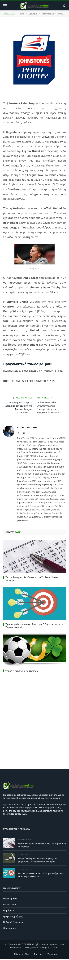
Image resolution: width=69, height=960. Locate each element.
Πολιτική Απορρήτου (13, 922)
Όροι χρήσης (9, 928)
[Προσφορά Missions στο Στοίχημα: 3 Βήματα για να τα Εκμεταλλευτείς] (34, 603)
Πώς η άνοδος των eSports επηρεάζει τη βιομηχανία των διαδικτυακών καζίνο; (37, 860)
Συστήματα (52, 954)
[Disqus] (34, 720)
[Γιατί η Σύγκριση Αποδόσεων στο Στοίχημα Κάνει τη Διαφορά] (34, 556)
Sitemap (55, 947)
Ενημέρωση (8, 910)
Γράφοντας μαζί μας (13, 916)
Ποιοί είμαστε (10, 898)
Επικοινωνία (9, 904)
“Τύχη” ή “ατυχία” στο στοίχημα (22, 670)
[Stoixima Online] (34, 5)
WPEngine (44, 947)
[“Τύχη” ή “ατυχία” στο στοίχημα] (34, 650)
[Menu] (5, 5)
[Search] (64, 5)
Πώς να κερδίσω (22, 954)
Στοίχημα (38, 954)
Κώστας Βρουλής (27, 427)
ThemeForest (16, 947)
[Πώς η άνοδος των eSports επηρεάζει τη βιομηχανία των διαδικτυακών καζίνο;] (9, 858)
